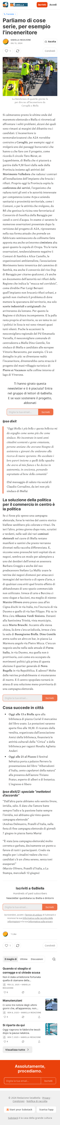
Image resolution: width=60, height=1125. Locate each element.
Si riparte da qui (14, 1025)
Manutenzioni (12, 1000)
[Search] (54, 959)
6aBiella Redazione (21, 40)
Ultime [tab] (24, 959)
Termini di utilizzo (33, 914)
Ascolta (52, 41)
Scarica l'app (46, 1109)
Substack (13, 1117)
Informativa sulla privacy (40, 921)
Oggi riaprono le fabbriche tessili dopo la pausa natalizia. (21, 1031)
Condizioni (18, 1101)
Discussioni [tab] (37, 959)
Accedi (53, 4)
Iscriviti (42, 4)
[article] (30, 980)
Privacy (46, 1097)
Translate (10, 14)
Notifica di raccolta (36, 1101)
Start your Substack (21, 1109)
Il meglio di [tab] (11, 959)
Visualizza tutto (15, 1049)
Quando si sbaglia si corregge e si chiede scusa (21, 970)
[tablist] (24, 959)
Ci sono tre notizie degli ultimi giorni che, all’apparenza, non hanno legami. (20, 1006)
